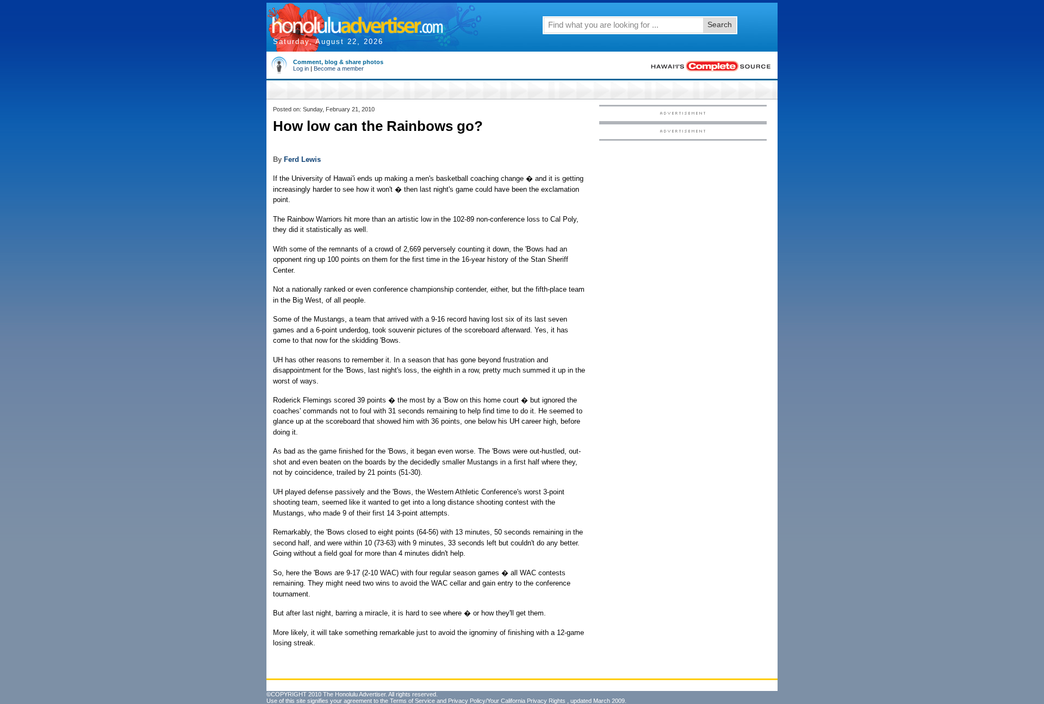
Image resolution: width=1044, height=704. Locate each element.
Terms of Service (412, 700)
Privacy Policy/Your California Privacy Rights (507, 700)
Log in (301, 68)
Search (719, 24)
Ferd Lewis (302, 159)
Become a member (339, 68)
